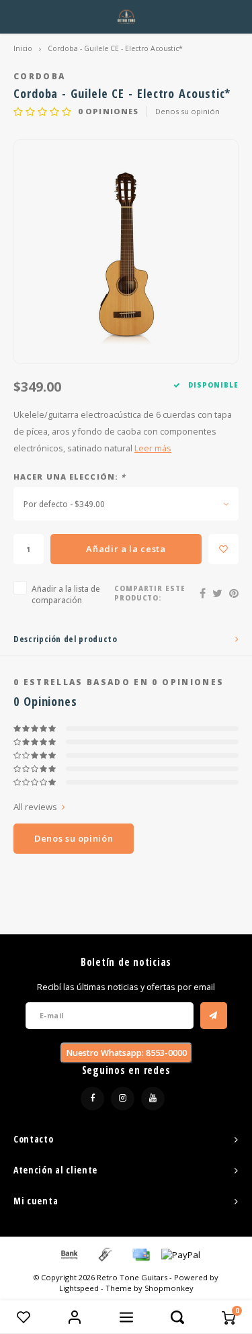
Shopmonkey (169, 1288)
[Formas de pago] (68, 1254)
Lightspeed (79, 1288)
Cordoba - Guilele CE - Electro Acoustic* (115, 48)
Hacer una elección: (69, 477)
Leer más (152, 448)
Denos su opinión (187, 111)
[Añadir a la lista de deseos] (223, 549)
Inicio (22, 48)
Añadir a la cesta (125, 549)
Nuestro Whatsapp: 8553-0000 (126, 1053)
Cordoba (39, 76)
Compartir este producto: (150, 593)
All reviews (35, 807)
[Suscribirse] (213, 1015)
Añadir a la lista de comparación (66, 594)
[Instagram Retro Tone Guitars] (122, 1098)
